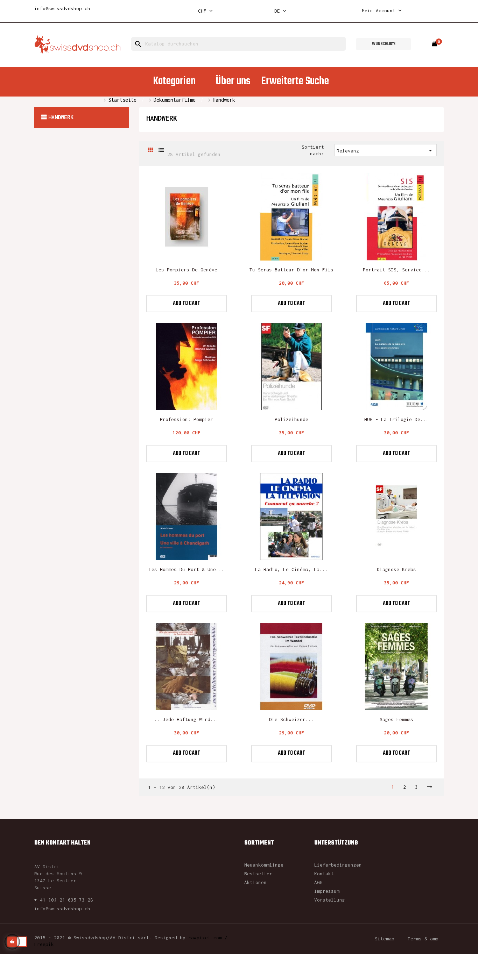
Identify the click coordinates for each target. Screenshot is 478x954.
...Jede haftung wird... (186, 719)
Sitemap (384, 938)
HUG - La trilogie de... (396, 419)
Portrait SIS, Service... (396, 269)
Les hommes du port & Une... (186, 569)
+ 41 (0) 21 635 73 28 (63, 900)
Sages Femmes (396, 719)
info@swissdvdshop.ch (62, 8)
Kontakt (324, 873)
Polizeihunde (291, 419)
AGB (318, 882)
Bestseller (258, 873)
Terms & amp (423, 938)
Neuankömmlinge (263, 865)
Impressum (326, 891)
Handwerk (60, 117)
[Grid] (150, 150)
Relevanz (386, 150)
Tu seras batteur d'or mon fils (291, 269)
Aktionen (255, 882)
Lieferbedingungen (338, 865)
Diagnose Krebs (396, 569)
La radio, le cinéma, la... (291, 569)
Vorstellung (329, 900)
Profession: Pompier (186, 419)
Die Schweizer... (291, 719)
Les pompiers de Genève (186, 269)
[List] (161, 150)
